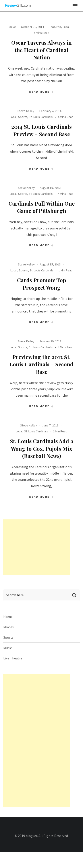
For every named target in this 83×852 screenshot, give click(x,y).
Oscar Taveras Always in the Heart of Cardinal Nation (41, 50)
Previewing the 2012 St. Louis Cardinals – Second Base (41, 364)
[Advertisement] (36, 547)
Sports (22, 117)
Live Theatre (12, 658)
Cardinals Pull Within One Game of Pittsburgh (41, 207)
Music (7, 648)
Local (66, 27)
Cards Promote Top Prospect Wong (41, 283)
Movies (8, 627)
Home (8, 616)
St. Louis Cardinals (41, 117)
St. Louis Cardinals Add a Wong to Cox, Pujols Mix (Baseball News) (41, 448)
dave (12, 27)
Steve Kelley (25, 111)
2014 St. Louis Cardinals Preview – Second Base (41, 130)
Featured (55, 27)
